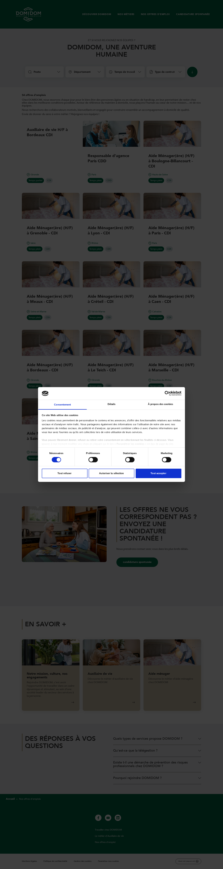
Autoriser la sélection (111, 473)
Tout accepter (158, 473)
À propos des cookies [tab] (160, 404)
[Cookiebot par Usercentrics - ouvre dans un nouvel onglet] (167, 393)
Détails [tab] (112, 404)
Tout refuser (64, 473)
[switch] (93, 459)
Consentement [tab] (62, 404)
